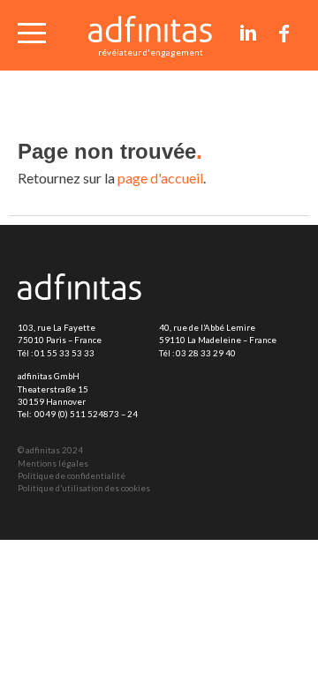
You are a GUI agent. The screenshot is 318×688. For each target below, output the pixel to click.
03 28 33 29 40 (206, 353)
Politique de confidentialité (71, 476)
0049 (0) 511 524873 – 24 (86, 414)
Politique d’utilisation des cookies (84, 488)
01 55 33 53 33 (64, 353)
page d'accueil (160, 177)
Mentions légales (53, 463)
